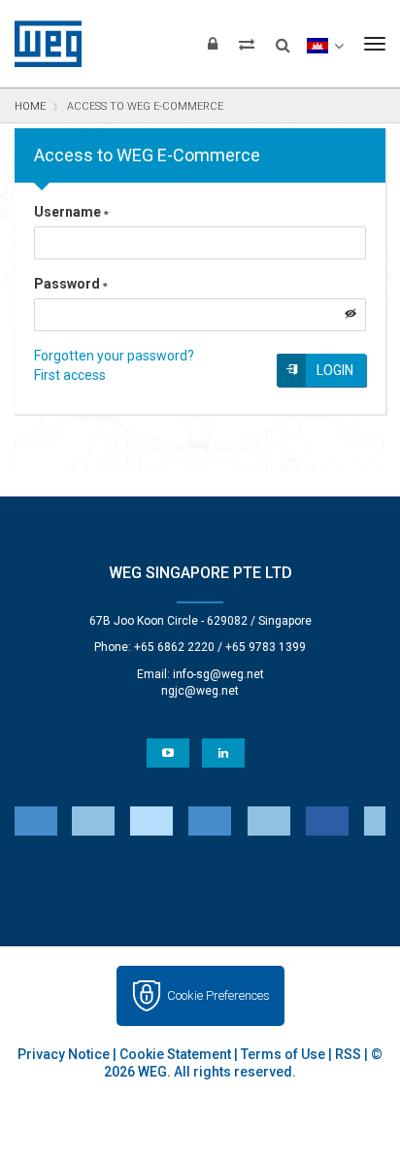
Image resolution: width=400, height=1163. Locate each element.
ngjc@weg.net (200, 691)
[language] (325, 43)
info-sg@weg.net (218, 674)
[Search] (283, 38)
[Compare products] (246, 43)
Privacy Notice (63, 1054)
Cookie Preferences (218, 995)
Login (335, 370)
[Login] (212, 43)
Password (67, 283)
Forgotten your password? (114, 355)
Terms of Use (283, 1054)
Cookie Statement (175, 1054)
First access (70, 375)
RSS (348, 1054)
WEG (41, 43)
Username (67, 212)
